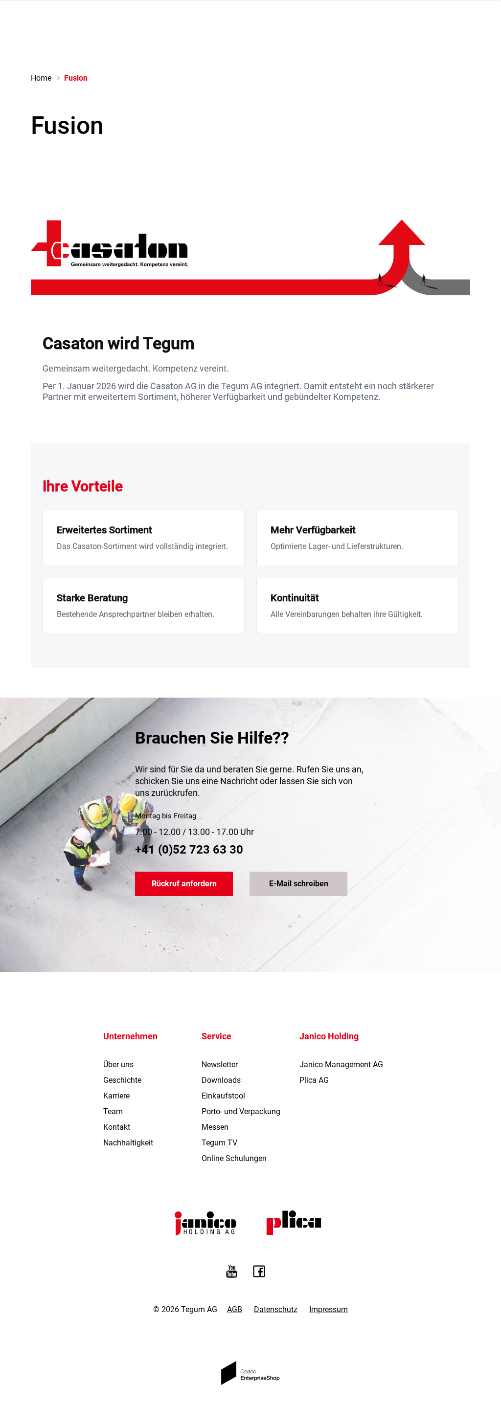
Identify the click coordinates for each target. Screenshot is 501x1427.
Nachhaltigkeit (128, 1142)
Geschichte (122, 1080)
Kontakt (116, 1127)
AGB (234, 1309)
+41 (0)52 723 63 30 (189, 849)
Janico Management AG (341, 1064)
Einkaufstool (223, 1095)
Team (113, 1111)
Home (41, 78)
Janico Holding (329, 1036)
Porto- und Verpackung (241, 1111)
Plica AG (314, 1080)
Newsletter (220, 1064)
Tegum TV (219, 1142)
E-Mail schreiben (298, 883)
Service (216, 1036)
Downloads (221, 1080)
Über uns (118, 1064)
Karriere (116, 1095)
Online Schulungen (234, 1158)
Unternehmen (130, 1036)
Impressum (328, 1309)
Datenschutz (275, 1309)
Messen (215, 1127)
